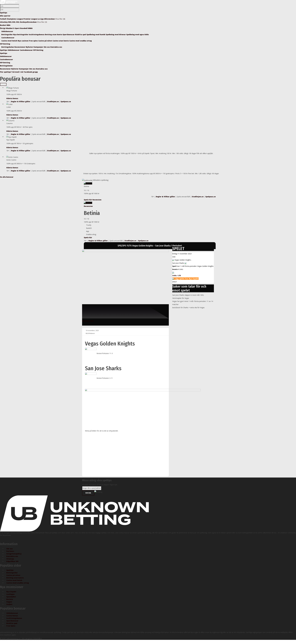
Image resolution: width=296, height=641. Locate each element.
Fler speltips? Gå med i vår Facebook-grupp (19, 72)
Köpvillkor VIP (12, 561)
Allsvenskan (49, 19)
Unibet (9, 604)
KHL (14, 22)
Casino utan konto (61, 41)
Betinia (9, 599)
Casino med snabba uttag (80, 41)
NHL (10, 22)
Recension (96, 200)
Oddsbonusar (7, 31)
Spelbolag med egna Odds (137, 34)
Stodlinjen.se (53, 101)
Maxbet (9, 28)
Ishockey (4, 22)
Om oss (47, 47)
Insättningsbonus (37, 34)
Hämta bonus (12, 98)
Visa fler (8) (60, 19)
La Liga (41, 19)
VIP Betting (5, 44)
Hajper (9, 602)
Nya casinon (23, 41)
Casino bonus (12, 616)
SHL (17, 22)
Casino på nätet (45, 41)
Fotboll (3, 19)
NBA (8, 25)
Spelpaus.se (66, 101)
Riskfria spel (80, 34)
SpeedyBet (11, 597)
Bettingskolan (7, 47)
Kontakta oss (56, 47)
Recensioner (20, 47)
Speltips (3, 13)
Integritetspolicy (14, 554)
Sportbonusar (69, 34)
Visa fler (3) (42, 22)
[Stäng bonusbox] (3, 84)
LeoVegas (10, 594)
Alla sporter (5, 16)
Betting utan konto (54, 34)
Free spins (33, 41)
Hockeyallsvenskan (28, 22)
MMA (30, 28)
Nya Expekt (11, 592)
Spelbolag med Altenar (116, 34)
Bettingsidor (7, 34)
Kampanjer (39, 47)
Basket (3, 25)
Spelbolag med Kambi (96, 34)
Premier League (30, 19)
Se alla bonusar (6, 177)
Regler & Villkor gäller (20, 101)
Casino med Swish (9, 41)
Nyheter (30, 47)
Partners (10, 551)
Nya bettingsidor (21, 34)
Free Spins (10, 626)
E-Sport (16, 28)
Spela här (88, 200)
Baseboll (24, 28)
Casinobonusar (7, 38)
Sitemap (10, 559)
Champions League (15, 19)
